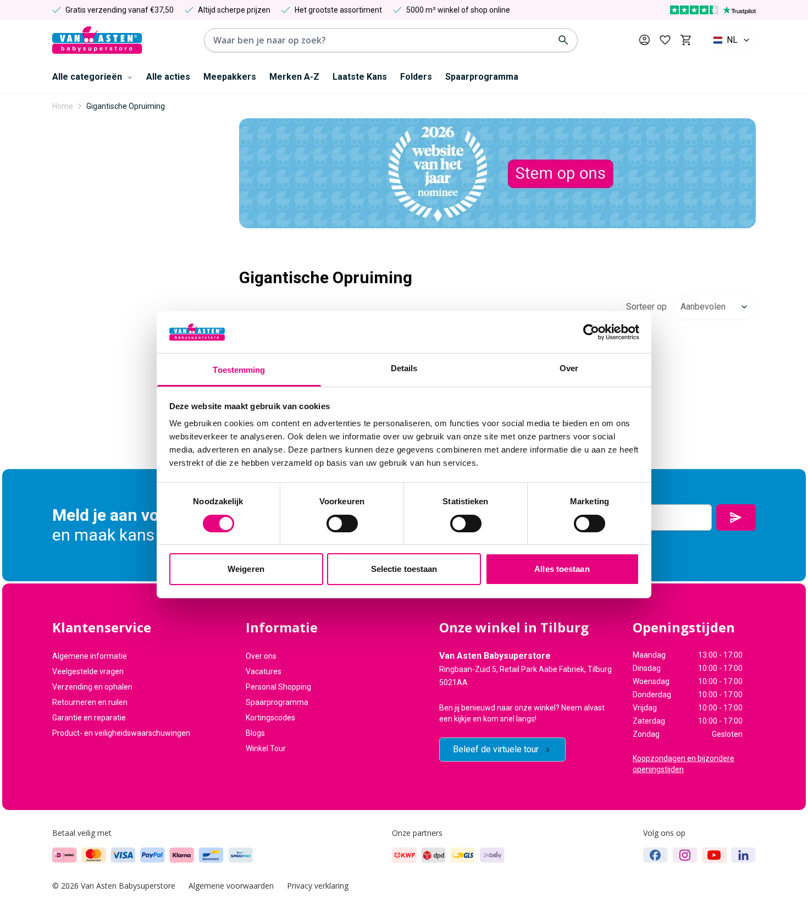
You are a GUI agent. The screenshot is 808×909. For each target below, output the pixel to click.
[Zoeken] (563, 40)
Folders (416, 76)
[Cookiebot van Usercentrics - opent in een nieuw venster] (591, 332)
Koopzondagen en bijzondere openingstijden (683, 764)
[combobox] (732, 40)
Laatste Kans (360, 76)
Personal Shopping (278, 686)
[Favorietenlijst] (665, 40)
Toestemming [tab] (239, 369)
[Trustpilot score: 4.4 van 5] (713, 9)
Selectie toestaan (404, 569)
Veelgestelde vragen (88, 671)
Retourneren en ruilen (90, 702)
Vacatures (263, 671)
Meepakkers (229, 76)
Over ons (261, 656)
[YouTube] (714, 855)
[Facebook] (655, 855)
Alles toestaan (561, 569)
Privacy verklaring (317, 885)
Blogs (255, 733)
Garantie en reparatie (89, 717)
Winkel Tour (266, 748)
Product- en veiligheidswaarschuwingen (121, 733)
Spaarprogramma (481, 76)
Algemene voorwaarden (231, 885)
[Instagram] (685, 855)
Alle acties (168, 76)
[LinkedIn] (743, 855)
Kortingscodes (270, 717)
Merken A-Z (294, 76)
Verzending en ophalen (92, 686)
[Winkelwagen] (685, 40)
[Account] (644, 40)
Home (62, 106)
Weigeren (246, 569)
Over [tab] (569, 368)
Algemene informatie (89, 656)
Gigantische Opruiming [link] (125, 106)
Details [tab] (404, 368)
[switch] (342, 523)
